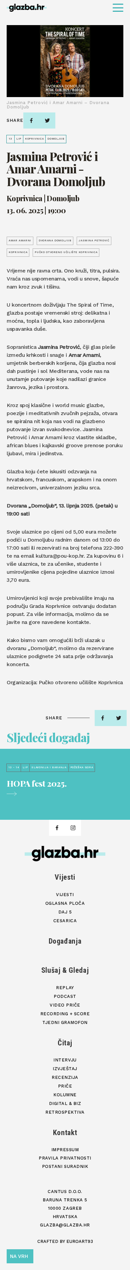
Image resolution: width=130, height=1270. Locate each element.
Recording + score (65, 1013)
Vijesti (65, 877)
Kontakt (65, 1132)
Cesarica (65, 920)
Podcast (65, 996)
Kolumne (65, 1094)
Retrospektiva (65, 1112)
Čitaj (65, 1043)
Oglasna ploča (65, 903)
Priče (65, 1086)
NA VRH (19, 1256)
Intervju (64, 1059)
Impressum (65, 1149)
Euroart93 (79, 1241)
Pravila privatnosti (65, 1158)
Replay (65, 987)
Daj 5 (65, 912)
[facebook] (31, 120)
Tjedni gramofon (65, 1022)
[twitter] (47, 120)
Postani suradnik (65, 1166)
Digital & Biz (65, 1103)
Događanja (65, 941)
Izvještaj (65, 1068)
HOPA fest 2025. (36, 784)
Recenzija (65, 1077)
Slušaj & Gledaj (65, 970)
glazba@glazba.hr (65, 1224)
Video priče (65, 1005)
